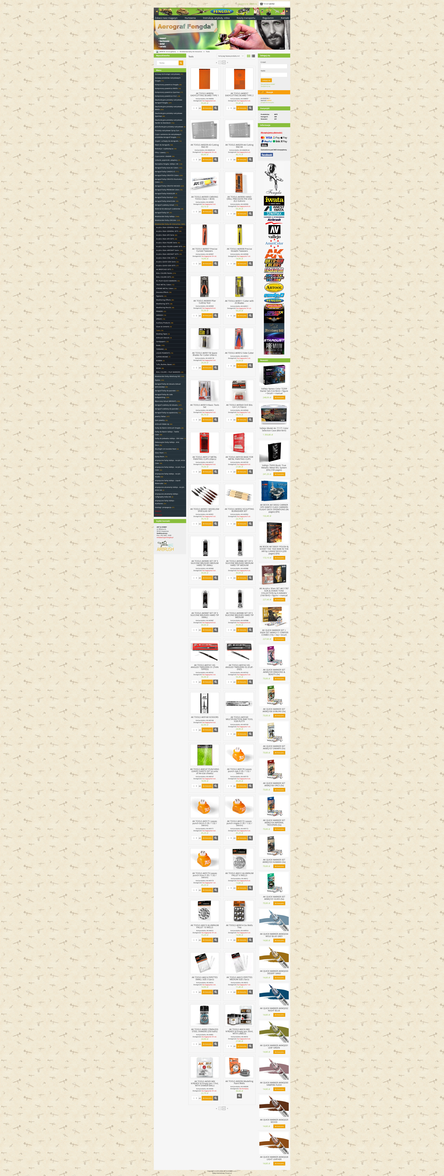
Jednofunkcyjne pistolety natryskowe (169, 127)
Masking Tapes (161, 334)
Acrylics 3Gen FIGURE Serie (166, 243)
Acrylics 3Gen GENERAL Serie (167, 227)
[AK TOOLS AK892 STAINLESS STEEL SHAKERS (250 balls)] (204, 1015)
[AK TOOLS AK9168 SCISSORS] (204, 703)
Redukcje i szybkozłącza (164, 149)
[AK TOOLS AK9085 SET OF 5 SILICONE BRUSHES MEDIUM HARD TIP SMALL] (204, 547)
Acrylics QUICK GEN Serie (166, 262)
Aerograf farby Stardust (164, 197)
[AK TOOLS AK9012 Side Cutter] (239, 339)
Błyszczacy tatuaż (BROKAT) (165, 401)
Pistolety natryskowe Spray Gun (167, 130)
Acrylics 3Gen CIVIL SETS (165, 258)
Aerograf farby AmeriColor (165, 201)
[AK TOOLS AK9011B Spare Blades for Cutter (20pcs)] (204, 339)
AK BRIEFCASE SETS (163, 269)
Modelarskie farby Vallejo (164, 216)
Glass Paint (159, 453)
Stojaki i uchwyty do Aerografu (166, 141)
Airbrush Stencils (162, 338)
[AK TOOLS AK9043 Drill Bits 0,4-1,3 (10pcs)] (239, 391)
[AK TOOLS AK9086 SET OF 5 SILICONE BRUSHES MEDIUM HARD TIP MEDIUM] (239, 547)
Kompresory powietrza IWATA (166, 88)
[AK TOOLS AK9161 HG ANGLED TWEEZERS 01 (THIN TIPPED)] (204, 651)
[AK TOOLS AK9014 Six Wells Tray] (239, 911)
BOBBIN (159, 360)
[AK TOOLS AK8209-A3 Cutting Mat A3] (204, 131)
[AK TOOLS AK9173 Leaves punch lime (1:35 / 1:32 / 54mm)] (204, 859)
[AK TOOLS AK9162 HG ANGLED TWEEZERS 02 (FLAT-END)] (239, 651)
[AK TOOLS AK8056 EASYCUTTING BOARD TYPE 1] (204, 79)
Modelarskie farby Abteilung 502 (167, 376)
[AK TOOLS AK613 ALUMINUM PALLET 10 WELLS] (204, 911)
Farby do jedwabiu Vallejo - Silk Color (169, 438)
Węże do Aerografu (162, 145)
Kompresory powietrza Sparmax (167, 92)
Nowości (158, 511)
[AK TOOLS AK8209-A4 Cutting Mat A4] (239, 131)
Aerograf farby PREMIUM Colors (167, 190)
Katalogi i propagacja (163, 507)
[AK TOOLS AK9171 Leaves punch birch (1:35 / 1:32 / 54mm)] (204, 807)
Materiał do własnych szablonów (167, 209)
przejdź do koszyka (267, 102)
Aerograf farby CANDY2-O (165, 171)
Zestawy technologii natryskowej (167, 74)
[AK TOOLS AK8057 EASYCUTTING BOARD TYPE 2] (239, 79)
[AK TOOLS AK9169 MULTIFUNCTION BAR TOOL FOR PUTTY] (239, 703)
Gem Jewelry (160, 420)
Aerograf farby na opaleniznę (166, 413)
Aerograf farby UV (162, 212)
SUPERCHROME (162, 357)
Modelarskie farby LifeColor (165, 220)
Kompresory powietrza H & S (166, 96)
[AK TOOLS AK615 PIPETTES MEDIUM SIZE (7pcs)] (239, 963)
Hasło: (263, 71)
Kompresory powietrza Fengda (167, 84)
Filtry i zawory (160, 152)
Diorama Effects (162, 292)
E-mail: (263, 62)
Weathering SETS (162, 304)
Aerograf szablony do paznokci (167, 409)
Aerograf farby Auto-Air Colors (166, 168)
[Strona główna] (222, 28)
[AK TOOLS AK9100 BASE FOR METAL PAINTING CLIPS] (239, 443)
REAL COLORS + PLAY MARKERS (168, 372)
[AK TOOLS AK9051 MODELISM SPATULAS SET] (204, 495)
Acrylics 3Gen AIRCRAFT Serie (167, 250)
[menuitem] (166, 18)
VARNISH (159, 315)
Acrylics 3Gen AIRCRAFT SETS (167, 254)
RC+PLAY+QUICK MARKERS (166, 281)
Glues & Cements (162, 326)
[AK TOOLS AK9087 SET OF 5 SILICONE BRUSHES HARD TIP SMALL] (204, 599)
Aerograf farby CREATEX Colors (167, 175)
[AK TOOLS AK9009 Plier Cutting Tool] (204, 287)
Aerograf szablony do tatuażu (166, 405)
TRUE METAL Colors (163, 285)
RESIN (158, 368)
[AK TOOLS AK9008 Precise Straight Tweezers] (239, 235)
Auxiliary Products (163, 323)
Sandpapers (160, 341)
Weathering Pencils (163, 307)
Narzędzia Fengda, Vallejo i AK (166, 164)
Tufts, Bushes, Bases (164, 364)
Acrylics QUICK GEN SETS (165, 265)
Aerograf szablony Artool (164, 205)
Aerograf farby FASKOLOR (165, 193)
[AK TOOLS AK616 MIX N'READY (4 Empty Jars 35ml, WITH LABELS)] (239, 1015)
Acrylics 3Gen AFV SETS (165, 239)
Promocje (158, 515)
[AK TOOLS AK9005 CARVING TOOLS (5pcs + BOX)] (204, 183)
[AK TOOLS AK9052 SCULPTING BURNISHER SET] (239, 495)
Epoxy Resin (159, 456)
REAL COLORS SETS (163, 277)
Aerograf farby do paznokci (165, 391)
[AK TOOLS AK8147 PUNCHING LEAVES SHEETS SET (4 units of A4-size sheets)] (204, 755)
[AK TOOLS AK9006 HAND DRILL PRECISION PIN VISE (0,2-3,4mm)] (239, 183)
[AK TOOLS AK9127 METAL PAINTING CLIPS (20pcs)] (204, 443)
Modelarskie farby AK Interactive (167, 224)
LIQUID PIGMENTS (163, 353)
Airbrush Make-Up (162, 424)
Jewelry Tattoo (160, 416)
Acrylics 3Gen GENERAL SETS (167, 231)
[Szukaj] (181, 63)
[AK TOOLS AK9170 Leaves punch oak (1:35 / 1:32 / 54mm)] (239, 755)
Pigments (159, 296)
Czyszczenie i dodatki (163, 156)
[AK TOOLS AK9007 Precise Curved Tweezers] (204, 235)
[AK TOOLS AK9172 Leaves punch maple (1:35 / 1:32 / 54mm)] (239, 807)
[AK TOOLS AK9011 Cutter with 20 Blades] (239, 287)
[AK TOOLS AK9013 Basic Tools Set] (204, 391)
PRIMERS (159, 311)
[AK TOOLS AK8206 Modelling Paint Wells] (239, 1067)
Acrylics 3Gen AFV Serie (165, 235)
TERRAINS (160, 349)
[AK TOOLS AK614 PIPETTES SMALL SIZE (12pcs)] (204, 963)
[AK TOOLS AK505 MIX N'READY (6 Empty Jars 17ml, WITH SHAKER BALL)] (204, 1067)
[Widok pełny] (253, 56)
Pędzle (157, 380)
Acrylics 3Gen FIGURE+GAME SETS (169, 246)
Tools (158, 330)
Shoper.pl (228, 1173)
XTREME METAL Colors (164, 288)
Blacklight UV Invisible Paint (165, 449)
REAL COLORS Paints (164, 273)
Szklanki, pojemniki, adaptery (166, 160)
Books (158, 345)
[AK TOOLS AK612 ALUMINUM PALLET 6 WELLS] (239, 859)
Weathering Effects (163, 300)
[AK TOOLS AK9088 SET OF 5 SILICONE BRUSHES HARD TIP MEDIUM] (239, 599)
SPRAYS (159, 319)
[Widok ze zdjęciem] (248, 56)
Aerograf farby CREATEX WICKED (167, 186)
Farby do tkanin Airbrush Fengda (167, 428)
